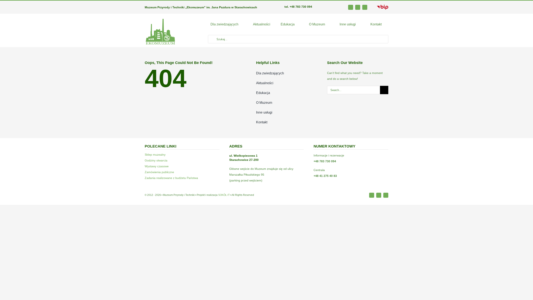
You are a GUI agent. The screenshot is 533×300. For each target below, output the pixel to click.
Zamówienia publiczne (159, 172)
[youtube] (364, 7)
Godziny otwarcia (156, 160)
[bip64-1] (382, 6)
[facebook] (350, 7)
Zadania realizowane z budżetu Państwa (171, 178)
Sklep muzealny (155, 154)
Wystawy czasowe (157, 166)
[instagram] (357, 7)
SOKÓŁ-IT (224, 195)
